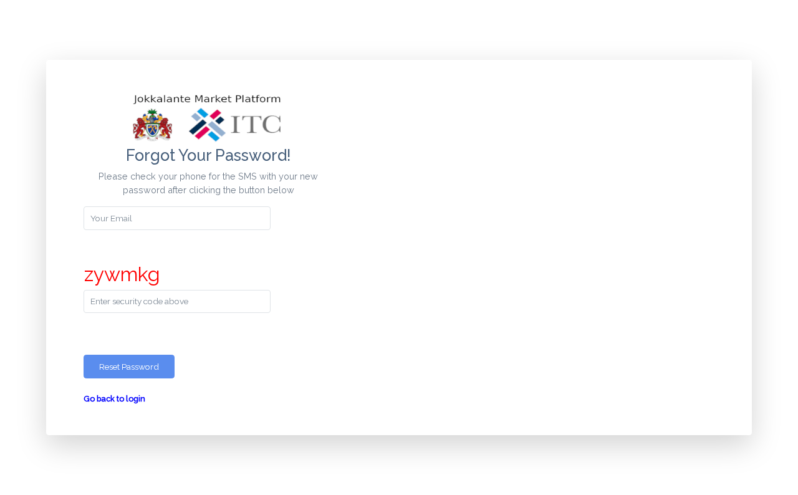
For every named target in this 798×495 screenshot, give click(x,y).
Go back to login (114, 398)
